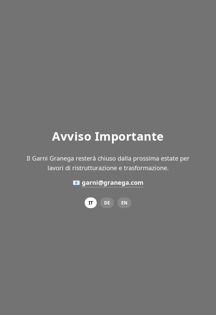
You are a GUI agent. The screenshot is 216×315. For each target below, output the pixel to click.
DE (107, 203)
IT (91, 203)
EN (124, 203)
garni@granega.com (112, 182)
